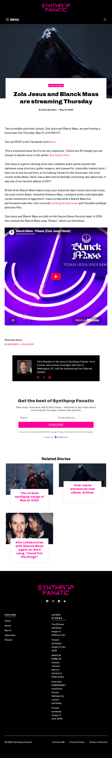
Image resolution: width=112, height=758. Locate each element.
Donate (8, 640)
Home (8, 621)
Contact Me (58, 742)
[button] (105, 19)
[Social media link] (38, 377)
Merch (8, 630)
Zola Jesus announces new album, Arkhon (82, 489)
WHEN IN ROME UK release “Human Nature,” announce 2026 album (57, 666)
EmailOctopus (62, 437)
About (8, 625)
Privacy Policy (76, 742)
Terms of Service (98, 742)
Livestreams (56, 85)
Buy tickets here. (60, 155)
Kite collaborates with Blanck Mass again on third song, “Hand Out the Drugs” (29, 549)
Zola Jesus (27, 344)
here (53, 141)
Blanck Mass (12, 344)
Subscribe (10, 635)
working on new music (64, 203)
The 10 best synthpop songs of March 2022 (29, 496)
